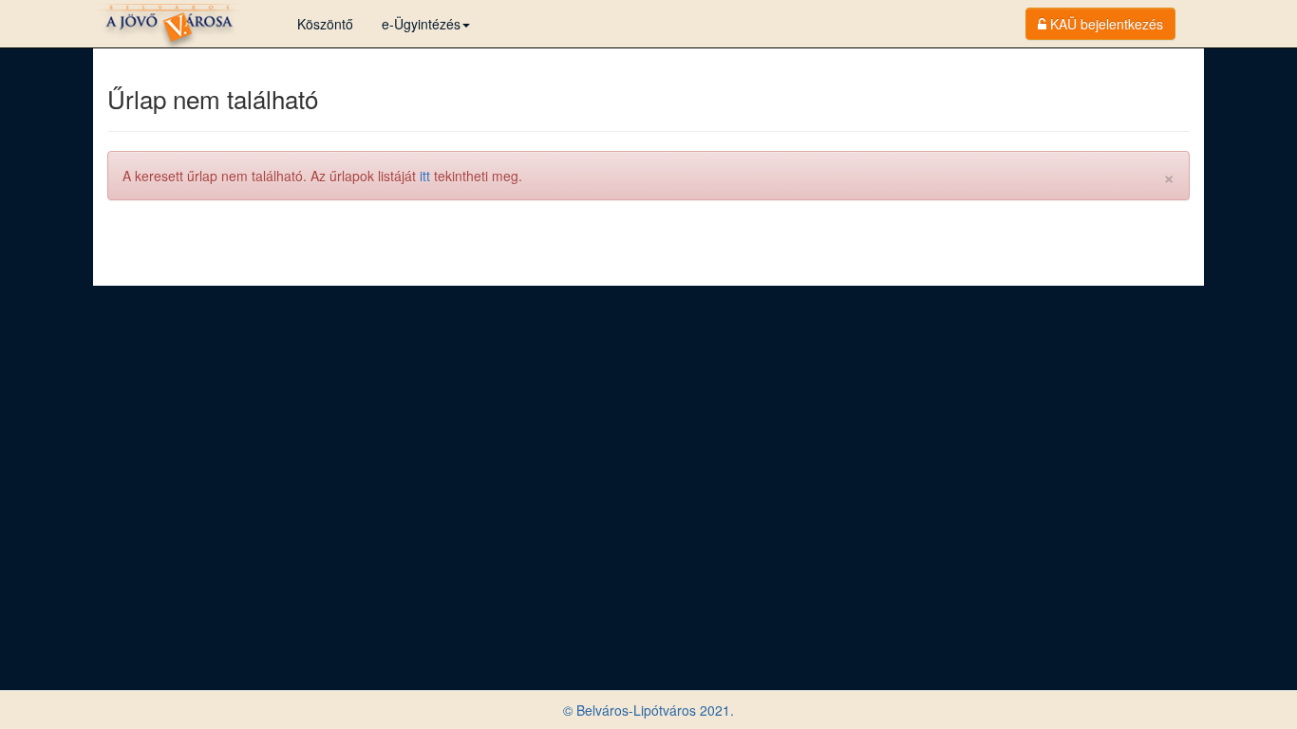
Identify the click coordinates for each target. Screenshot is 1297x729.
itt (425, 175)
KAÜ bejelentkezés (1104, 23)
